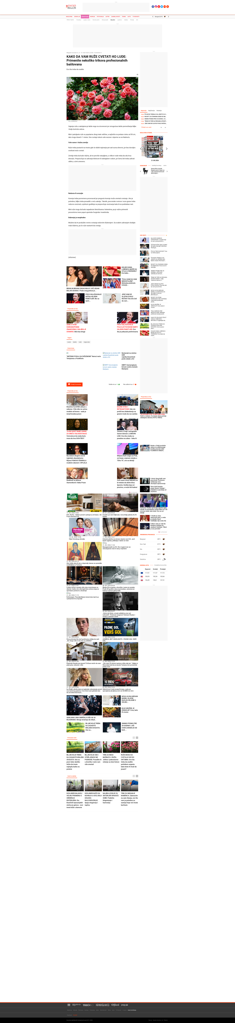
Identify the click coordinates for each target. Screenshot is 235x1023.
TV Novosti (136, 16)
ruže (80, 342)
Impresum (69, 1015)
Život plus (85, 16)
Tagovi (69, 337)
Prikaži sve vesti (146, 127)
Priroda (132, 20)
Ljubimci (119, 20)
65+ (137, 20)
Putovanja (100, 16)
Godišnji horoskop (156, 165)
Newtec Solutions (157, 1020)
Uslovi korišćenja (132, 1010)
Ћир (165, 6)
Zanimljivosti (115, 16)
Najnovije (144, 110)
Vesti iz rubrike (71, 776)
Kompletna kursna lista (160, 565)
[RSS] (166, 235)
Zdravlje (77, 16)
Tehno (124, 16)
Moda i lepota (70, 19)
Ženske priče (96, 20)
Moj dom (113, 20)
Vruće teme (70, 348)
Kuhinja (92, 16)
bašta (74, 342)
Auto (129, 16)
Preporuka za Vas (72, 308)
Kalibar (126, 20)
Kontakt (75, 1015)
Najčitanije (151, 110)
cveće (69, 342)
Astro (107, 16)
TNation (166, 1020)
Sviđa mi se (113, 384)
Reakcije (159, 110)
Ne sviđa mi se (128, 384)
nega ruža (87, 342)
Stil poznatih (105, 20)
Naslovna (69, 16)
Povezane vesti (71, 737)
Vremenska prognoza (147, 534)
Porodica (78, 20)
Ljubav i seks (86, 20)
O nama (124, 1010)
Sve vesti (143, 235)
